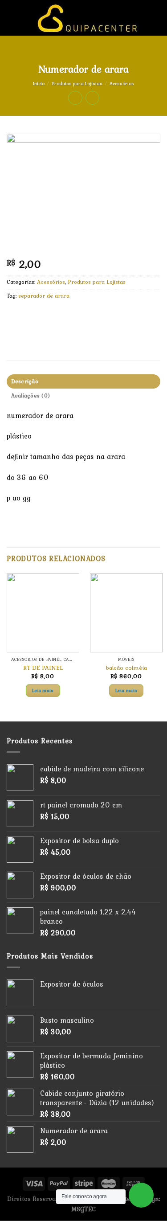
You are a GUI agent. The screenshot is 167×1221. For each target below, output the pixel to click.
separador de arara (43, 295)
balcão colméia (126, 668)
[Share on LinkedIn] (95, 316)
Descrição (24, 381)
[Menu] (12, 18)
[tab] (83, 381)
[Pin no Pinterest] (79, 316)
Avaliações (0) (30, 395)
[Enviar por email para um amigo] (63, 316)
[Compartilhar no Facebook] (31, 316)
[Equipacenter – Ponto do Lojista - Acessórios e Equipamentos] (89, 18)
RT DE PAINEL (43, 668)
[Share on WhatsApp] (15, 316)
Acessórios (122, 83)
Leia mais (43, 690)
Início (39, 83)
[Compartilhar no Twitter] (47, 316)
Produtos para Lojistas (77, 83)
